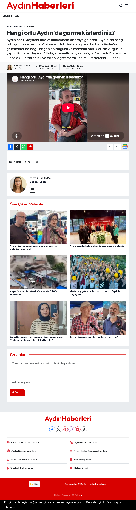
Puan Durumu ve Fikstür (24, 459)
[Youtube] (78, 429)
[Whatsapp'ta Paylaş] (24, 147)
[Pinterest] (65, 429)
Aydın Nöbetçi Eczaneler (25, 442)
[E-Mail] (32, 190)
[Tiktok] (84, 429)
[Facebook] (52, 429)
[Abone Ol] (125, 146)
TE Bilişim (77, 495)
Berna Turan (38, 181)
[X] (58, 429)
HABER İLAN (11, 16)
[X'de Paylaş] (17, 147)
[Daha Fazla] (30, 147)
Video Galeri (14, 26)
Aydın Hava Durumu (85, 442)
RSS (35, 484)
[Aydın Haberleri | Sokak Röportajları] (40, 6)
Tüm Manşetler (82, 459)
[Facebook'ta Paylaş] (10, 147)
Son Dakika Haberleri (22, 468)
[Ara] (121, 5)
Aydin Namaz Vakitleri (23, 451)
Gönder (17, 392)
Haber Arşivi (81, 468)
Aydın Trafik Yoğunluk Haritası (90, 451)
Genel (30, 26)
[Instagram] (71, 429)
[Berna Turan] (18, 184)
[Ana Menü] (126, 5)
